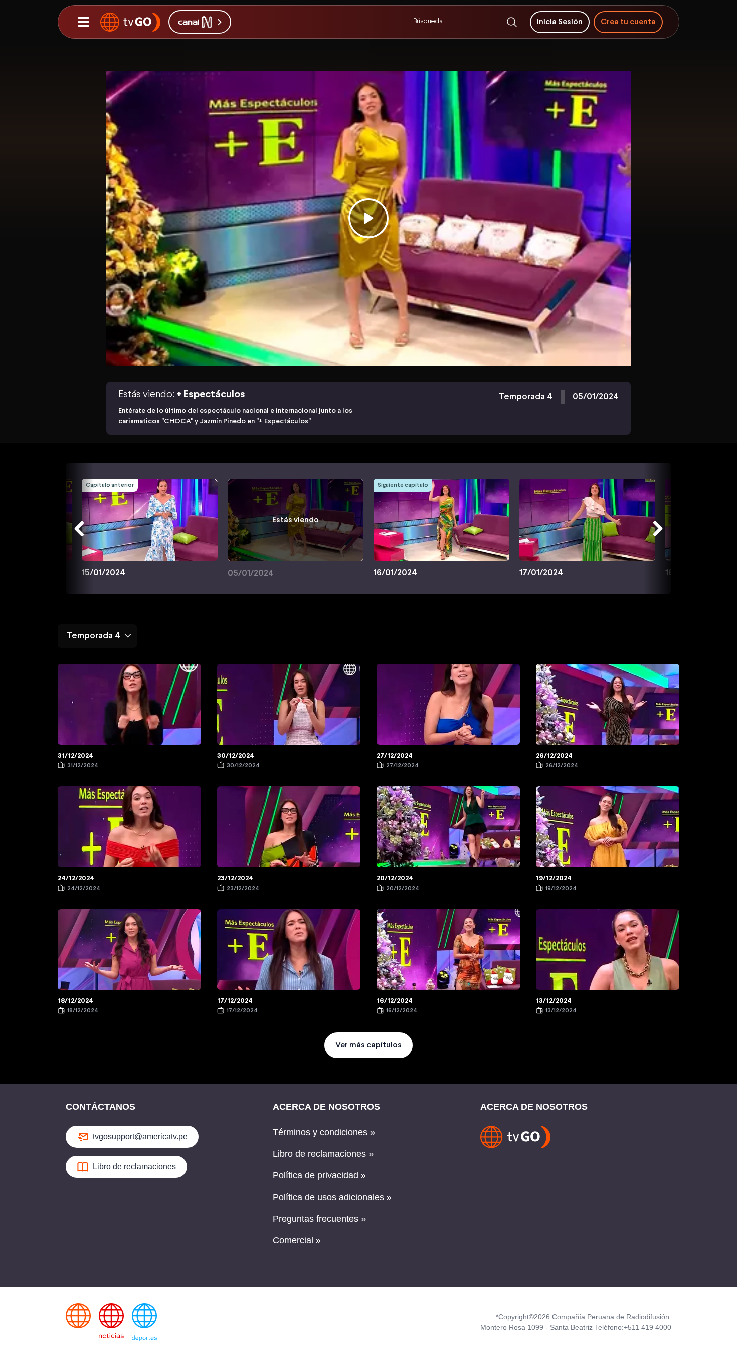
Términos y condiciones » (324, 1132)
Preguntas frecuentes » (319, 1219)
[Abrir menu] (83, 22)
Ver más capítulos (368, 1045)
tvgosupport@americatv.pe (140, 1136)
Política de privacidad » (319, 1175)
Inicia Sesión (560, 22)
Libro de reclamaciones (134, 1166)
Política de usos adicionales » (332, 1197)
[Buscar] (512, 22)
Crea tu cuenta (628, 22)
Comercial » (297, 1240)
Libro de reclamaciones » (323, 1154)
